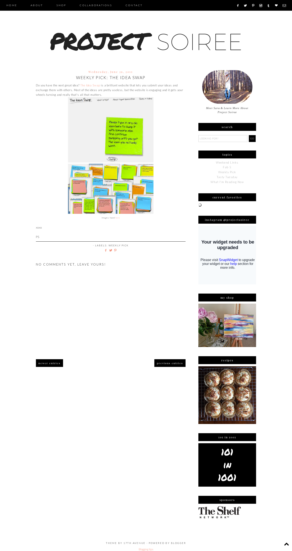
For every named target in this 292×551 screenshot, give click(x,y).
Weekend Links (227, 162)
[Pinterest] (254, 5)
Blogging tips (146, 549)
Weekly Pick (118, 245)
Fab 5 (227, 167)
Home (11, 5)
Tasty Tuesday (227, 177)
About (37, 5)
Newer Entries (49, 363)
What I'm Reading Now (227, 182)
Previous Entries (170, 363)
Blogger (178, 543)
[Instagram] (262, 5)
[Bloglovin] (277, 5)
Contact (134, 5)
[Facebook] (239, 5)
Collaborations (96, 5)
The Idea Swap (90, 85)
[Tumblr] (269, 5)
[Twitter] (247, 5)
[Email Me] (285, 5)
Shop (61, 5)
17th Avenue (135, 543)
